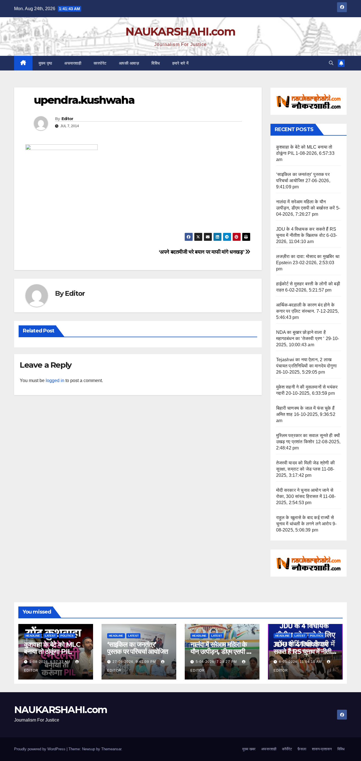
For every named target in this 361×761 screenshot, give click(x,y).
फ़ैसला (302, 749)
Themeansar (111, 749)
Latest (50, 635)
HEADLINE (33, 635)
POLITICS (67, 635)
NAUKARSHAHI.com (180, 31)
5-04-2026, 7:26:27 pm (217, 662)
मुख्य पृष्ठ (45, 63)
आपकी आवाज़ (129, 63)
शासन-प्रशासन (322, 749)
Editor (67, 118)
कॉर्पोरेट (287, 749)
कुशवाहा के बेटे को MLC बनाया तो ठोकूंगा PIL (52, 648)
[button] (331, 63)
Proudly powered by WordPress (40, 749)
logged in (55, 380)
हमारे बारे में (180, 63)
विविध (155, 63)
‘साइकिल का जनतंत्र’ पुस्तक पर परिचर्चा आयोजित (137, 648)
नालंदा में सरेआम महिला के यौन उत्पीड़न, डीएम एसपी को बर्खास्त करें (221, 651)
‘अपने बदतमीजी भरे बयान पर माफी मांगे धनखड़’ (202, 252)
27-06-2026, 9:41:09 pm (135, 662)
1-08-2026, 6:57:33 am (50, 662)
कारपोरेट (100, 63)
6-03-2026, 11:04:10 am (301, 662)
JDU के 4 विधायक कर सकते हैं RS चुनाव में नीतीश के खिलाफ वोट (304, 651)
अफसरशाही (72, 63)
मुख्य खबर (249, 749)
